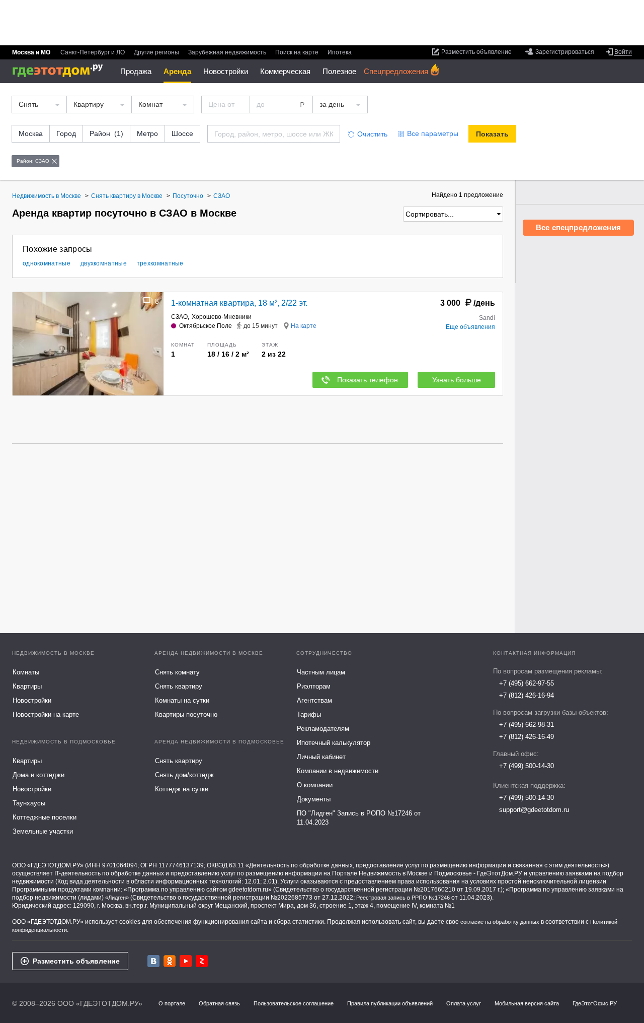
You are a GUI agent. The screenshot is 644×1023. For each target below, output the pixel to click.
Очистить (372, 134)
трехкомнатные (160, 263)
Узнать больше (456, 380)
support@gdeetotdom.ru (534, 809)
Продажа (135, 71)
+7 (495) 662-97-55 (526, 683)
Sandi (487, 317)
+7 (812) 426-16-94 (526, 695)
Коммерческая (285, 71)
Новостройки (225, 71)
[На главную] (61, 71)
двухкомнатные (103, 263)
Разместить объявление (76, 961)
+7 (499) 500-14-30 (526, 766)
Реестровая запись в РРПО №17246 (403, 898)
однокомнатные (46, 263)
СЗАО (179, 316)
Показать (492, 134)
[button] (154, 344)
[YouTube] (186, 961)
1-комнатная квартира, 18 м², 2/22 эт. (239, 303)
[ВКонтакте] (153, 961)
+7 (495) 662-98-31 (526, 724)
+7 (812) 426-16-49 (526, 736)
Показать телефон (367, 380)
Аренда (177, 71)
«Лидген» (117, 898)
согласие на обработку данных (499, 922)
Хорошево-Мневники (222, 316)
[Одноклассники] (170, 961)
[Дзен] (202, 961)
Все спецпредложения (578, 227)
